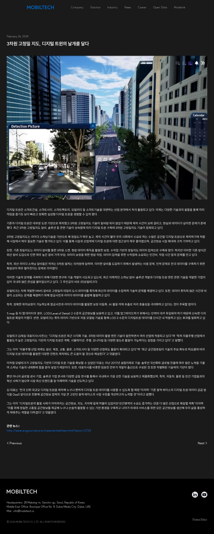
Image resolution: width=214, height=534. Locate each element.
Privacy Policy (200, 519)
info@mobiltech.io (23, 511)
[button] (95, 7)
